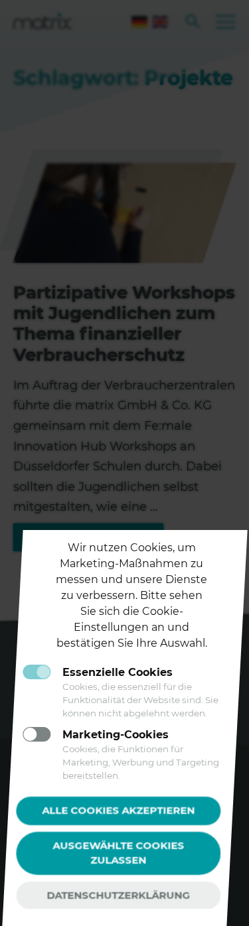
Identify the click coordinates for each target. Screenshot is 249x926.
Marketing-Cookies (115, 734)
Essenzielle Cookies (117, 672)
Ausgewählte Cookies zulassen (119, 853)
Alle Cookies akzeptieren (118, 810)
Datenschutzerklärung (118, 895)
